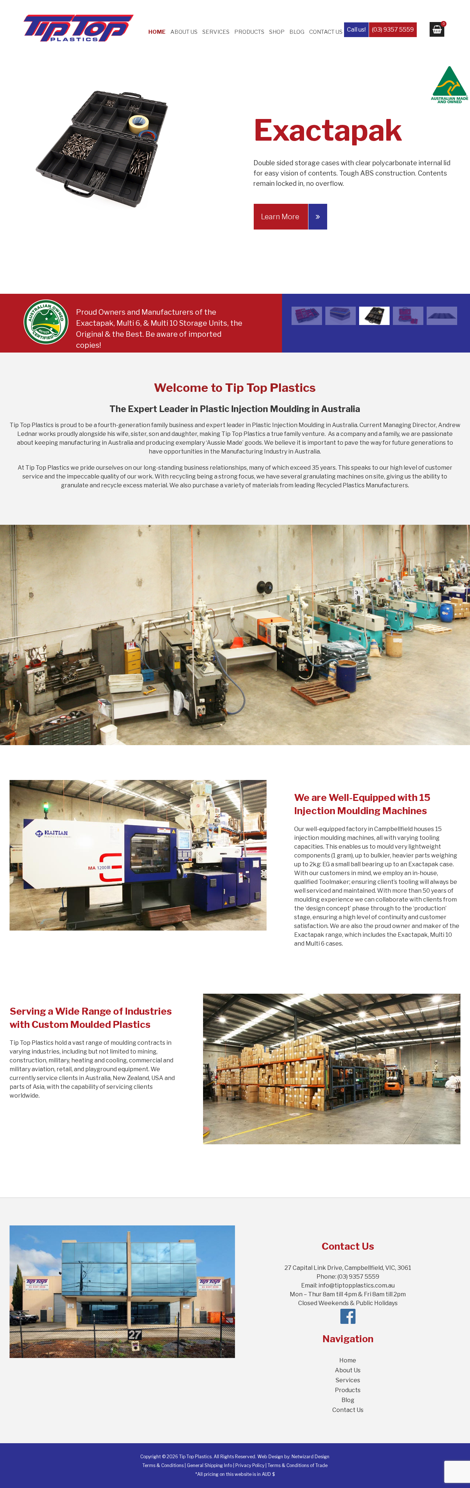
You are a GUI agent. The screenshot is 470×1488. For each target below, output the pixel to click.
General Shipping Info (209, 1465)
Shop (277, 32)
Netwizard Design (310, 1456)
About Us (184, 32)
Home (157, 32)
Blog (296, 32)
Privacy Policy (249, 1465)
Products (249, 32)
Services (215, 32)
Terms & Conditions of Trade (298, 1465)
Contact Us (326, 32)
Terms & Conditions (163, 1465)
